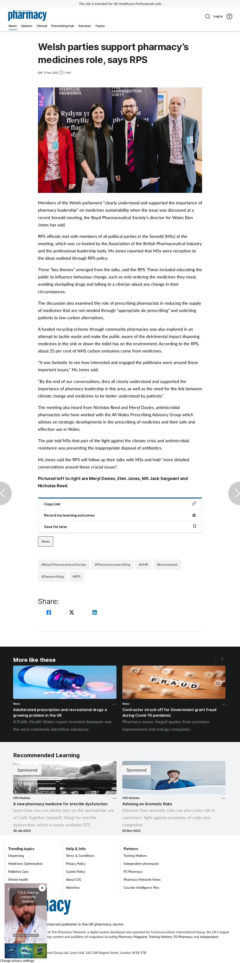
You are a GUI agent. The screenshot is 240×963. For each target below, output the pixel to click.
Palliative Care (18, 871)
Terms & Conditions (80, 856)
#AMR (143, 564)
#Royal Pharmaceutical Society (63, 564)
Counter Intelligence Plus (141, 887)
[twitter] (72, 613)
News (45, 541)
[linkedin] (94, 613)
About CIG (73, 879)
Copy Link (52, 504)
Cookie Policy (75, 871)
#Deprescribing (52, 576)
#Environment (167, 564)
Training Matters (135, 856)
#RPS (77, 576)
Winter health (18, 879)
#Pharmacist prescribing (112, 564)
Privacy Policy (76, 864)
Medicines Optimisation (25, 864)
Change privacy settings (17, 961)
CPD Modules (21, 798)
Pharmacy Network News (142, 879)
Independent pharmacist (141, 864)
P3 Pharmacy (133, 871)
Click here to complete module (28, 896)
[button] (222, 658)
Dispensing (16, 856)
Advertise (72, 887)
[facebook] (49, 613)
